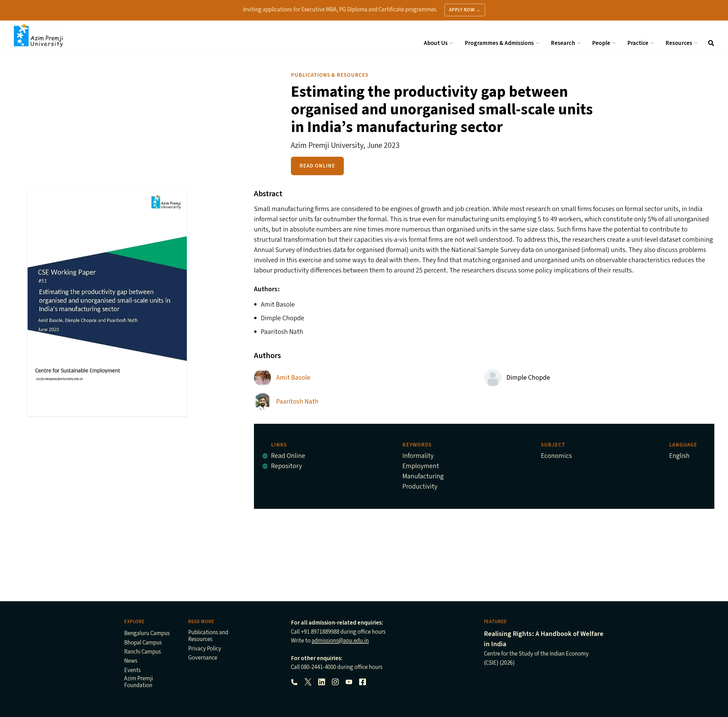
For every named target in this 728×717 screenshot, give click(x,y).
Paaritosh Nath (297, 401)
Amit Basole (293, 378)
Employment (420, 466)
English (679, 456)
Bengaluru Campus (147, 633)
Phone (294, 682)
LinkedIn (321, 682)
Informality (418, 456)
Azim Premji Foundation (138, 682)
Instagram (335, 682)
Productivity (419, 486)
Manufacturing (423, 476)
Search (710, 43)
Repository (286, 466)
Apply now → (465, 10)
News (130, 661)
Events (132, 670)
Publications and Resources (208, 636)
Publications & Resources (330, 75)
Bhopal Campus (143, 643)
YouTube (349, 682)
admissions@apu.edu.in (340, 640)
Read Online (317, 166)
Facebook (362, 682)
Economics (556, 456)
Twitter (308, 682)
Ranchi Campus (142, 652)
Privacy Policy (204, 649)
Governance (202, 658)
